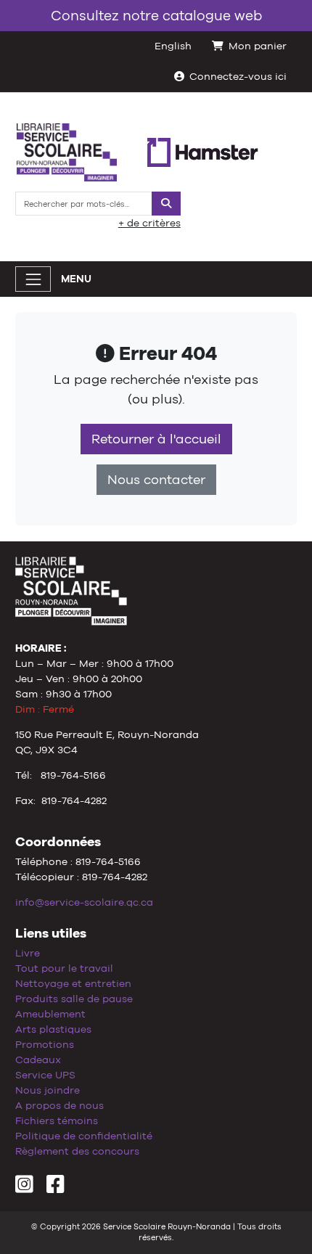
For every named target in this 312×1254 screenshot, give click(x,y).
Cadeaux (38, 1059)
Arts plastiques (53, 1029)
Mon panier (258, 46)
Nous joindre (47, 1090)
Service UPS (45, 1075)
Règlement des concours (77, 1151)
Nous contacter (156, 479)
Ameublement (50, 1014)
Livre (27, 953)
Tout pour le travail (64, 968)
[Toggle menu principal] (33, 279)
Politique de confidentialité (83, 1136)
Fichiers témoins (56, 1120)
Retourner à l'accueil (156, 439)
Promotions (44, 1044)
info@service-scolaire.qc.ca (84, 902)
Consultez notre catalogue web (156, 15)
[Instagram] (24, 1188)
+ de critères (149, 223)
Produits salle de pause (74, 998)
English (173, 46)
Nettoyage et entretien (73, 983)
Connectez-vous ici (238, 76)
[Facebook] (55, 1188)
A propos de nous (59, 1105)
